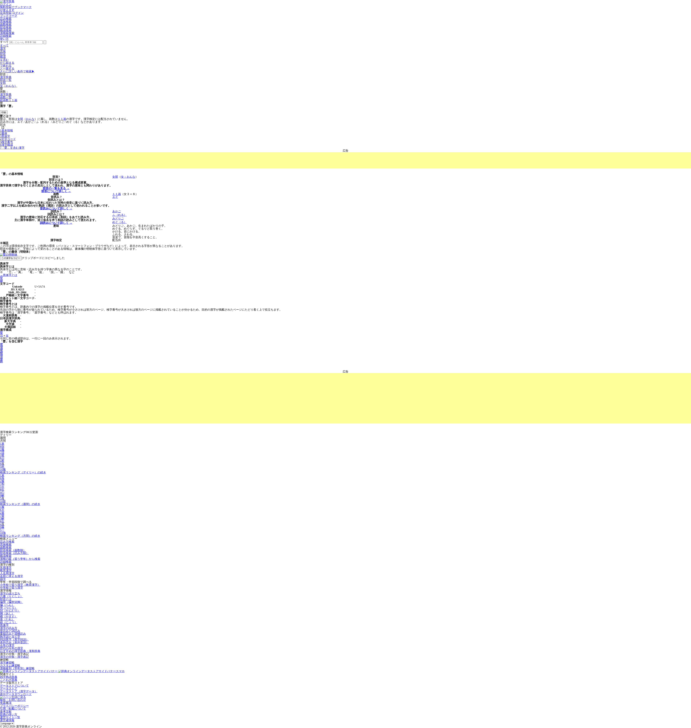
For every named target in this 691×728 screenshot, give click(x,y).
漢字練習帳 (7, 662)
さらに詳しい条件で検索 (17, 71)
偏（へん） (7, 604)
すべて (4, 45)
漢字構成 (6, 144)
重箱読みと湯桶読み (13, 633)
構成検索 (6, 30)
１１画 (62, 118)
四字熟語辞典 (8, 676)
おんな (30, 118)
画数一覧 (6, 97)
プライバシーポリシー (14, 705)
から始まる (7, 62)
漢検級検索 (7, 33)
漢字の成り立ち (10, 593)
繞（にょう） (8, 622)
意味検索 (6, 21)
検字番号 (6, 142)
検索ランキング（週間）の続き (20, 504)
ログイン (6, 4)
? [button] (59, 176)
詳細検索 (6, 35)
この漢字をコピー (10, 258)
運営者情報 (7, 720)
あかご (116, 211)
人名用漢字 (7, 573)
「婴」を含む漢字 (12, 147)
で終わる (6, 65)
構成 (3, 57)
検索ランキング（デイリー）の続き (23, 472)
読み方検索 (7, 541)
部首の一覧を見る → (56, 188)
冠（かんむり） (10, 610)
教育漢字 (6, 570)
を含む (4, 59)
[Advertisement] (345, 160)
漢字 (3, 48)
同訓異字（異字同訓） (14, 639)
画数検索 (6, 24)
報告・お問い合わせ (13, 700)
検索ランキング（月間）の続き (20, 535)
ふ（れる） (119, 214)
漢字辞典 (6, 77)
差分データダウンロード (16, 694)
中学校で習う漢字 (11, 587)
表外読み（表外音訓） (14, 642)
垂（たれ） (7, 619)
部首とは (6, 599)
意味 (3, 51)
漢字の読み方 (8, 628)
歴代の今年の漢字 (11, 648)
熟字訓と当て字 (10, 636)
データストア (8, 688)
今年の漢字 (7, 645)
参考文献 (6, 711)
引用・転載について (13, 708)
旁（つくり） (8, 607)
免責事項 (6, 702)
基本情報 (6, 130)
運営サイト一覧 (10, 717)
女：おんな (128, 176)
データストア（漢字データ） (18, 691)
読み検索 (6, 18)
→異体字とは (8, 275)
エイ (115, 196)
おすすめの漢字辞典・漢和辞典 (20, 651)
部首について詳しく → (56, 191)
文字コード (8, 139)
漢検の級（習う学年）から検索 (20, 558)
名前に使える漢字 (11, 576)
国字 (3, 579)
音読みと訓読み (10, 630)
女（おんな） (8, 85)
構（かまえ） (8, 616)
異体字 (5, 136)
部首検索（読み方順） (14, 553)
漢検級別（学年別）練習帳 (17, 668)
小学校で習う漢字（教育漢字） (20, 584)
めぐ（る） (119, 222)
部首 (3, 54)
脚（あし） (7, 613)
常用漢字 (6, 567)
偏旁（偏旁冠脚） (11, 602)
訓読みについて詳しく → (56, 222)
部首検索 (6, 27)
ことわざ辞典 (8, 679)
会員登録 (6, 12)
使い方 (4, 38)
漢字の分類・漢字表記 (14, 656)
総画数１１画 (8, 100)
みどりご (118, 218)
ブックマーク (8, 15)
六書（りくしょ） (11, 596)
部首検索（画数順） (13, 550)
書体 (3, 133)
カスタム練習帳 (10, 665)
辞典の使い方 (8, 714)
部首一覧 (6, 80)
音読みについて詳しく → (56, 208)
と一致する (7, 68)
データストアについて (14, 685)
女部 (3, 82)
